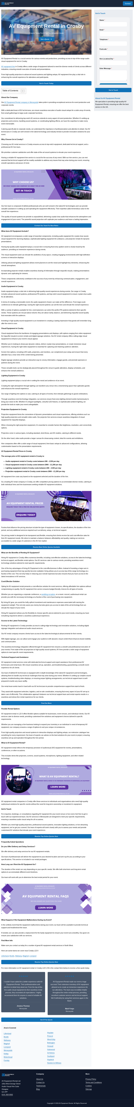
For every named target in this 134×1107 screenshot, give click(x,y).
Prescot (50, 1036)
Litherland (5, 956)
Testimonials (41, 1086)
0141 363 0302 (7, 1095)
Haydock (50, 1059)
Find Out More (46, 703)
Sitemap (89, 1089)
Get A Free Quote (46, 1020)
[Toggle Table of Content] (21, 91)
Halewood (51, 1049)
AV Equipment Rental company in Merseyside (21, 102)
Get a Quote (45, 39)
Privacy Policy (91, 1079)
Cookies (89, 1086)
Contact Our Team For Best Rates (46, 225)
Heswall (50, 1046)
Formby (6, 1060)
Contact (128, 3)
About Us (39, 1079)
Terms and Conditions (94, 1082)
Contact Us (40, 1082)
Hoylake (50, 1033)
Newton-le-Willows (54, 1063)
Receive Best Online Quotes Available (46, 547)
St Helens (51, 1053)
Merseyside (8, 1050)
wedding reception (48, 594)
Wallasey (18, 956)
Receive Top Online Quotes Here (46, 836)
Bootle (12, 956)
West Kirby (51, 1039)
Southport (50, 1056)
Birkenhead (8, 1057)
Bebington (51, 1043)
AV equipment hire (8, 66)
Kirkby (6, 1054)
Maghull (26, 956)
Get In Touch (113, 90)
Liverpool (33, 956)
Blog (38, 1089)
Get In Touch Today (46, 83)
